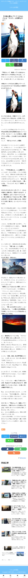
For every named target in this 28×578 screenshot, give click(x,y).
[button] (18, 65)
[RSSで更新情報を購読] (14, 452)
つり (4, 429)
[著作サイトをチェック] (7, 449)
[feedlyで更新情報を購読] (20, 449)
